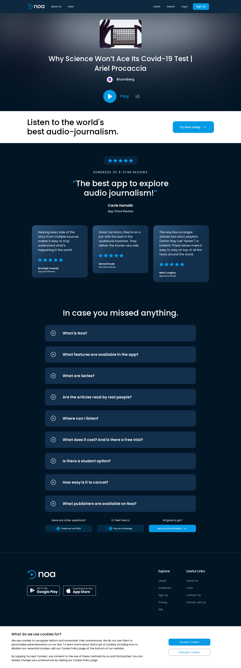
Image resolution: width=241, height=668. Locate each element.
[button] (114, 333)
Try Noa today (189, 127)
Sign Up (201, 6)
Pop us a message (122, 528)
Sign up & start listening (169, 528)
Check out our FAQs (71, 528)
